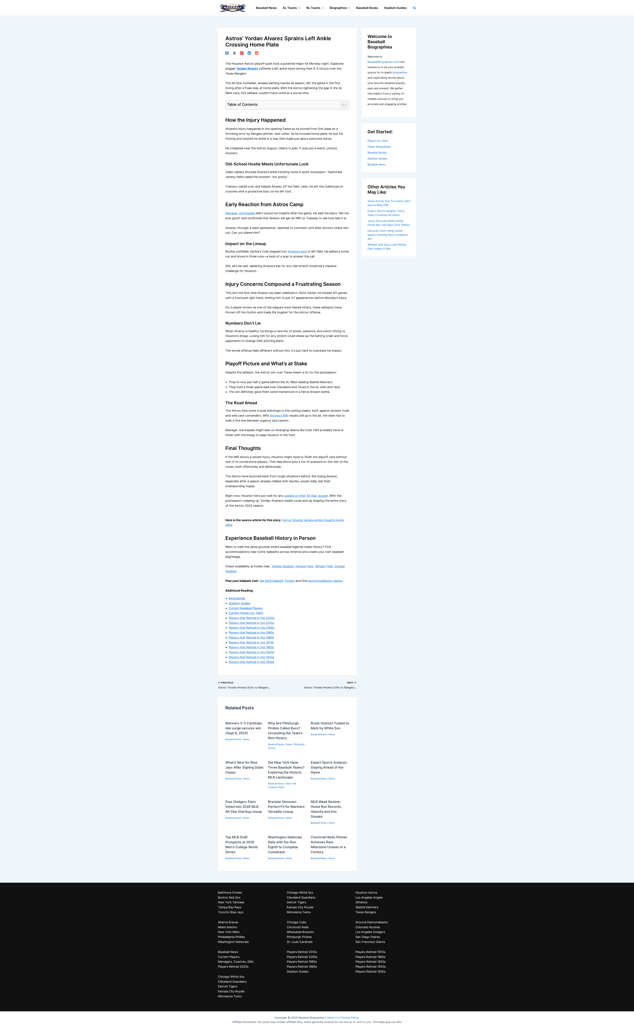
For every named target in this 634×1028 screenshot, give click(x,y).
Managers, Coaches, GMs (236, 961)
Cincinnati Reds (298, 927)
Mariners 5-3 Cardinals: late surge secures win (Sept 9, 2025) (244, 728)
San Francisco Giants (370, 942)
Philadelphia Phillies (231, 937)
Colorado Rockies (367, 927)
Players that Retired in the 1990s (251, 632)
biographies (400, 72)
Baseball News (233, 739)
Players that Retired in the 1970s (251, 642)
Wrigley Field (324, 566)
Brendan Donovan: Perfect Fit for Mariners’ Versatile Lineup (286, 807)
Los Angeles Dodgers (370, 932)
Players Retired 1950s (370, 961)
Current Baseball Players (246, 608)
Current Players (229, 957)
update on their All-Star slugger (306, 495)
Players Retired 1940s (370, 966)
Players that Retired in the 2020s (252, 618)
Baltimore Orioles (230, 892)
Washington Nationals (233, 942)
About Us (333, 1017)
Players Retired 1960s (370, 957)
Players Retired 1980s (302, 966)
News (246, 739)
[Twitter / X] (234, 53)
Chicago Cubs (296, 922)
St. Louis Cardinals (300, 942)
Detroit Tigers (227, 986)
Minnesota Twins (230, 996)
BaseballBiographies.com (383, 61)
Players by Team (378, 140)
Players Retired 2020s (233, 966)
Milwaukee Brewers (300, 932)
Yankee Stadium (282, 566)
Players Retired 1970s (370, 952)
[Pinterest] (242, 53)
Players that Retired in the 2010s (251, 623)
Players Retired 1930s (370, 971)
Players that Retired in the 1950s (251, 652)
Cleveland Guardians (232, 981)
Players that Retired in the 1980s (251, 637)
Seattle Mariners (366, 907)
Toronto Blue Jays (230, 912)
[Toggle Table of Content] (342, 105)
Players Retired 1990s (302, 961)
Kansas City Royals (231, 991)
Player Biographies (379, 146)
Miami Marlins (227, 927)
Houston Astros (366, 892)
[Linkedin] (249, 53)
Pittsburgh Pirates (299, 937)
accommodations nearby (325, 581)
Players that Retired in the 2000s (252, 627)
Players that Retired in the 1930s (251, 662)
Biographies (237, 598)
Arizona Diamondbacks (371, 922)
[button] (298, 8)
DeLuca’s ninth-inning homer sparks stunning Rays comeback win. (388, 234)
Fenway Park (305, 566)
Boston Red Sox (229, 897)
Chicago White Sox (231, 976)
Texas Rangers (365, 912)
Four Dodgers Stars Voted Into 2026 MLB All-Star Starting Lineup (243, 807)
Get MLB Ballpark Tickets (277, 581)
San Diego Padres (367, 937)
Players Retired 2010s (302, 952)
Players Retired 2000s (302, 957)
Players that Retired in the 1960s (251, 647)
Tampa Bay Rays (229, 907)
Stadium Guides (239, 603)
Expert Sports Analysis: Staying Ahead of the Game (329, 767)
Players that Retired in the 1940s (251, 657)
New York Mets (228, 932)
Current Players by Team (246, 613)
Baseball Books (377, 152)
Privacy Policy (350, 1017)
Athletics (361, 902)
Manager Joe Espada (240, 213)
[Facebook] (227, 53)
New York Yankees (231, 902)
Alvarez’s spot (297, 251)
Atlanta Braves (228, 922)
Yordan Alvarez (247, 68)
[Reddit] (256, 53)
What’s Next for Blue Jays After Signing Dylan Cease (244, 767)
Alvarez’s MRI (279, 415)
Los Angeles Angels (369, 897)
